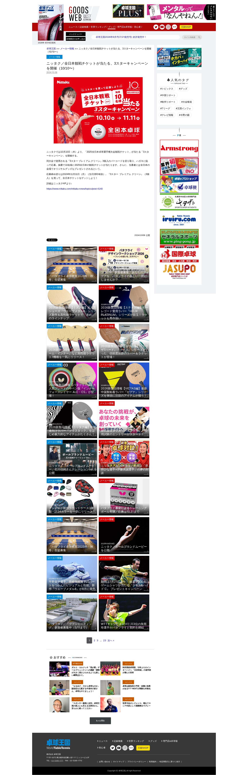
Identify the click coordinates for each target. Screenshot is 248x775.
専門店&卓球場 (125, 27)
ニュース (74, 27)
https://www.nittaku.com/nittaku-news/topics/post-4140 (74, 189)
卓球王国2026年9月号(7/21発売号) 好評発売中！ (121, 37)
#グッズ (183, 88)
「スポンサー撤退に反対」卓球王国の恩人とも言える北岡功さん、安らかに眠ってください (86, 705)
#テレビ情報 (166, 115)
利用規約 (152, 761)
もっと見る (100, 721)
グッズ (112, 27)
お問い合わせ (104, 761)
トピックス (128, 663)
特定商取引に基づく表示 (169, 761)
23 (104, 640)
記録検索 (85, 27)
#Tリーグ (165, 108)
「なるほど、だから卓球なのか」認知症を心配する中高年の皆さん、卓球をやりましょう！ (86, 688)
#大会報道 (186, 101)
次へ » (111, 640)
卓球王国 (51, 48)
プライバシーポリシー (136, 761)
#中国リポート (168, 95)
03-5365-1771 (57, 761)
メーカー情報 (67, 48)
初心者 (138, 27)
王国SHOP (186, 27)
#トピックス (166, 88)
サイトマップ (118, 761)
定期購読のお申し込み (75, 39)
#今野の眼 (184, 115)
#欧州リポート (168, 101)
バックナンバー (75, 34)
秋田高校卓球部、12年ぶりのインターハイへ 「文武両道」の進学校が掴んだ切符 (137, 670)
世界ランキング (99, 27)
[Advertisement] (98, 212)
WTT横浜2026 (77, 663)
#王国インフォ (183, 108)
